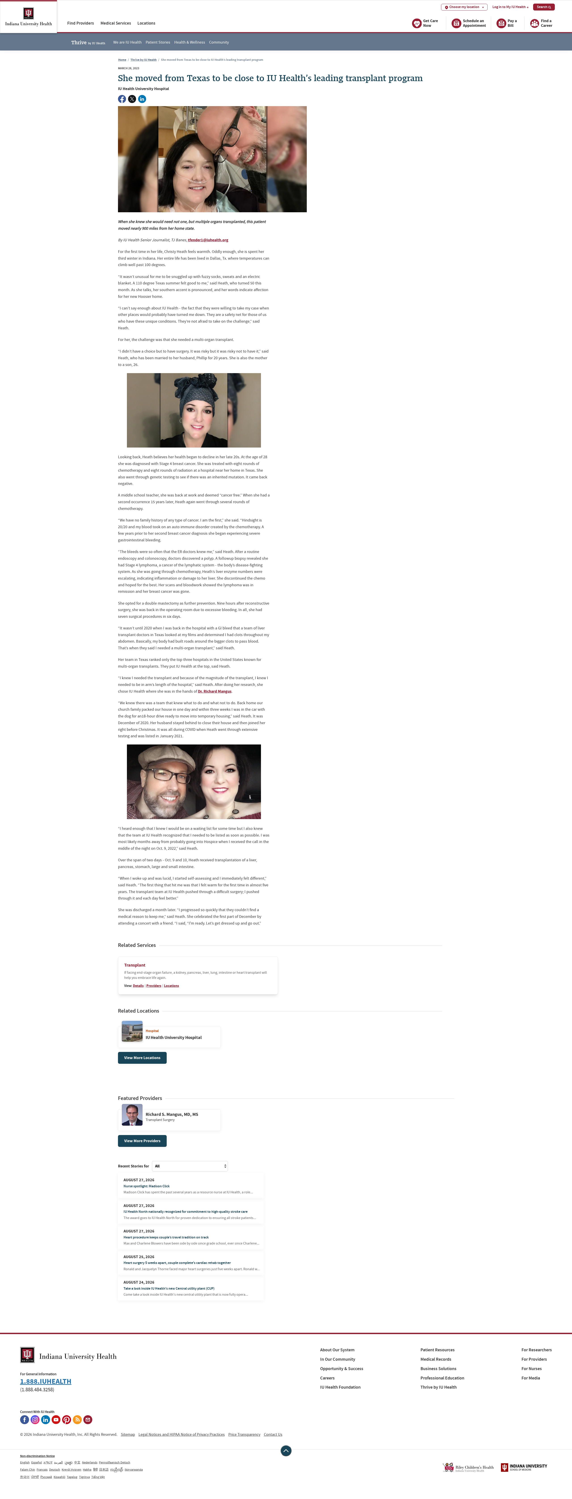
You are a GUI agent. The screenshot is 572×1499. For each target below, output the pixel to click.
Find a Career (546, 23)
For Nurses (532, 1368)
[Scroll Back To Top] (286, 1450)
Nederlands (89, 1462)
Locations (146, 23)
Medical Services (116, 23)
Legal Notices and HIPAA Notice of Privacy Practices (182, 1434)
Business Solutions (438, 1368)
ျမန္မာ (68, 1462)
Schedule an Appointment (474, 23)
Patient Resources (438, 1349)
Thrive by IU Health (143, 60)
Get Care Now (430, 23)
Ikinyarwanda (134, 1469)
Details (138, 985)
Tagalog (72, 1477)
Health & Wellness (189, 42)
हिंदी (95, 1469)
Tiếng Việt (98, 1477)
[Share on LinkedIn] (142, 99)
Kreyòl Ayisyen (71, 1469)
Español (36, 1462)
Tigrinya (84, 1477)
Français (42, 1469)
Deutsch (54, 1469)
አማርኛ (48, 1462)
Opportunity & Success (341, 1368)
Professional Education (442, 1378)
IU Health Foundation (340, 1387)
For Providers (534, 1359)
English (25, 1462)
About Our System (337, 1349)
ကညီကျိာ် (116, 1469)
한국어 (24, 1477)
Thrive (88, 42)
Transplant (134, 965)
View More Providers (142, 1141)
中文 (77, 1462)
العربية (58, 1462)
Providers (153, 985)
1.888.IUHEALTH (46, 1381)
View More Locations (142, 1057)
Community (219, 42)
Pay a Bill (512, 23)
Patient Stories (158, 42)
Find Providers (80, 23)
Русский (46, 1477)
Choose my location (464, 6)
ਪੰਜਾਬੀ (35, 1477)
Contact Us (273, 1434)
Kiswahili (59, 1477)
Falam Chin (27, 1469)
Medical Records (436, 1359)
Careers (327, 1378)
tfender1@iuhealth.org (208, 240)
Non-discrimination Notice (37, 1456)
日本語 (104, 1469)
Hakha (87, 1469)
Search (542, 6)
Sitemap (128, 1434)
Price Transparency (244, 1434)
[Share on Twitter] (132, 99)
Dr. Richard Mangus (214, 691)
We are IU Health (127, 42)
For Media (531, 1378)
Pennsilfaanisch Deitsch (114, 1462)
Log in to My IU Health (509, 7)
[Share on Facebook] (122, 99)
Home (122, 60)
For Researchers (537, 1349)
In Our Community (337, 1359)
